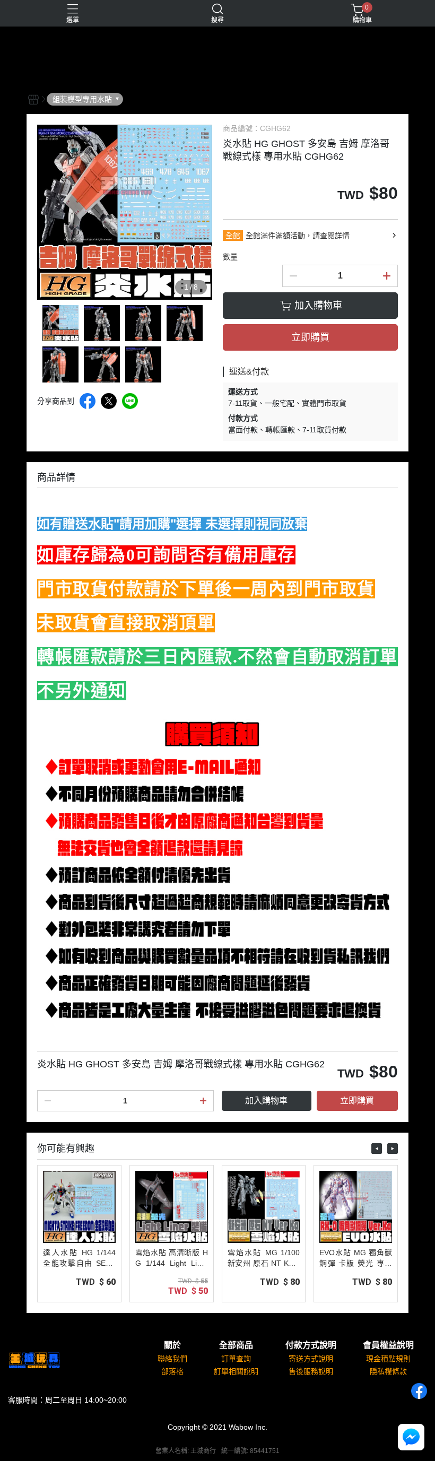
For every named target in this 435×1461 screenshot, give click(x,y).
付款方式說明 (310, 1345)
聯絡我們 (172, 1358)
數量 (230, 257)
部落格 (172, 1371)
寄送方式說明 (311, 1358)
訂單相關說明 (236, 1371)
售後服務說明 (311, 1371)
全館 (232, 235)
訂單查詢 (236, 1358)
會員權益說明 (388, 1345)
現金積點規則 (388, 1358)
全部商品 (236, 1345)
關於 (172, 1345)
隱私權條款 (388, 1371)
